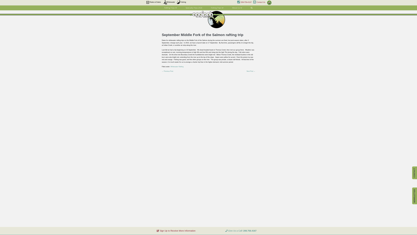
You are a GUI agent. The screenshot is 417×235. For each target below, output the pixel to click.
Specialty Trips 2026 (194, 8)
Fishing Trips (216, 8)
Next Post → (251, 71)
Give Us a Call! (242, 231)
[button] (252, 7)
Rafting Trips (169, 8)
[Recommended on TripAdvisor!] (268, 2)
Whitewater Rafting (177, 66)
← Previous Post (167, 71)
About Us (236, 8)
